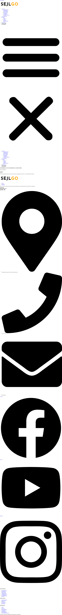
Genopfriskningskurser (6, 157)
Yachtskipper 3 (5, 14)
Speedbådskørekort (5, 9)
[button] (31, 87)
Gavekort (4, 15)
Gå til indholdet (2, 0)
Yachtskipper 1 (5, 13)
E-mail (1, 171)
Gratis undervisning (4, 16)
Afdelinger (4, 20)
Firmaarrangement (5, 21)
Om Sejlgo (3, 17)
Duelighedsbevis (5, 10)
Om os (4, 160)
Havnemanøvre (5, 12)
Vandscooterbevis (5, 11)
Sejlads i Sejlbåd (5, 154)
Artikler (4, 19)
